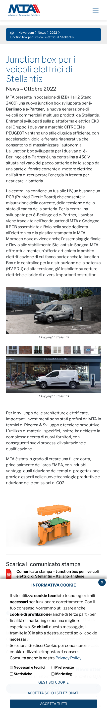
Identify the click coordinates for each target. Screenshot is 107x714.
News (42, 32)
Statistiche (23, 674)
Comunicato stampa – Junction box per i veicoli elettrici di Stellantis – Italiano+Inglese (57, 574)
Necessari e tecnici (29, 667)
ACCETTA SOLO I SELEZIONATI (53, 693)
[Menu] (95, 10)
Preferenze (64, 667)
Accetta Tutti (53, 704)
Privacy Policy (68, 658)
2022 (53, 32)
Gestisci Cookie (53, 682)
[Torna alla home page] (11, 32)
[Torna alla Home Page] (24, 9)
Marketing (63, 674)
